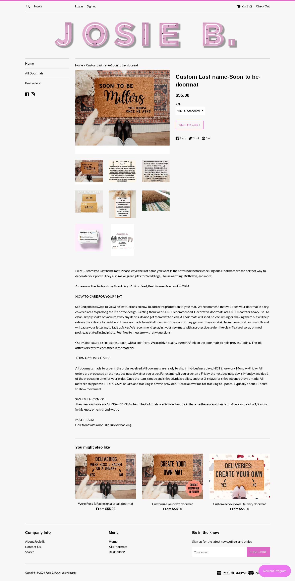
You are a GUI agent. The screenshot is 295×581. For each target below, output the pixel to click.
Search (29, 552)
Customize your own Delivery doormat (239, 504)
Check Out (263, 6)
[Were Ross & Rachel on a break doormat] (105, 476)
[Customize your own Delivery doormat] (239, 476)
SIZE (178, 103)
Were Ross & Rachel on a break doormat (105, 503)
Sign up (91, 6)
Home (29, 63)
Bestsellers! (33, 83)
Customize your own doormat (172, 504)
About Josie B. (35, 541)
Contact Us (33, 546)
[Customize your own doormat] (172, 476)
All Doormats (34, 73)
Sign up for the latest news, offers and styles (222, 541)
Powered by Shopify (65, 572)
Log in (79, 6)
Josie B (49, 572)
